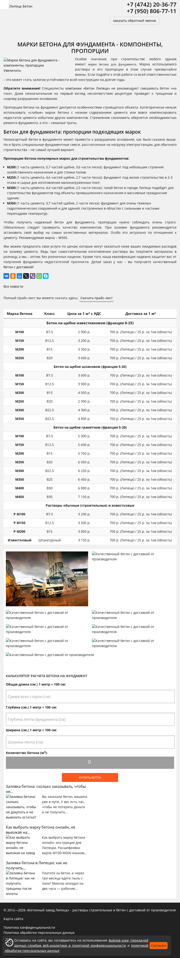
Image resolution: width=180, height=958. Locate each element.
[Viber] (32, 276)
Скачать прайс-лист (96, 298)
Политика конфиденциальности (29, 927)
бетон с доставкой (18, 267)
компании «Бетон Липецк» (87, 88)
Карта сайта (13, 919)
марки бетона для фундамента (112, 64)
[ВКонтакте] (6, 276)
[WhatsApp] (39, 276)
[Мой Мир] (19, 276)
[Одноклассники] (13, 276)
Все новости (13, 286)
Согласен (158, 945)
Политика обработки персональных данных (39, 932)
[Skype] (46, 276)
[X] (26, 276)
